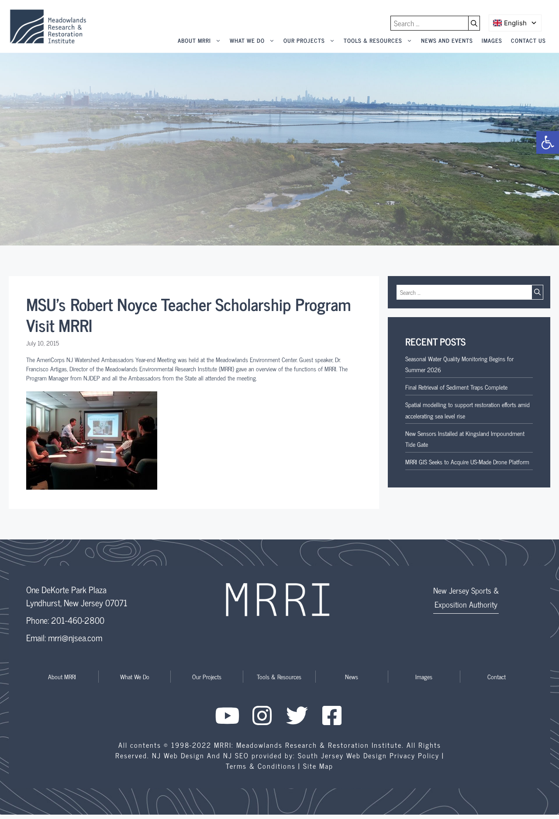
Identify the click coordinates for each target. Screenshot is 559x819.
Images (492, 40)
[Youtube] (227, 715)
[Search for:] (429, 23)
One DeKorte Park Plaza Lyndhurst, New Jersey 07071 (77, 596)
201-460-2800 (77, 620)
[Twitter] (297, 715)
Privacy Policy (414, 755)
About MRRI (194, 40)
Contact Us (528, 40)
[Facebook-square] (332, 715)
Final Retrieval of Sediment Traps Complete (456, 387)
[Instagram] (262, 715)
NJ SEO (236, 755)
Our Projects (304, 40)
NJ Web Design (178, 755)
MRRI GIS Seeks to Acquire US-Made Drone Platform (467, 461)
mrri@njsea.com (75, 637)
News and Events (447, 40)
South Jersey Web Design (342, 755)
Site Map (318, 765)
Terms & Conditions (261, 765)
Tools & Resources (373, 40)
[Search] (474, 23)
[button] (547, 142)
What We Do (247, 40)
